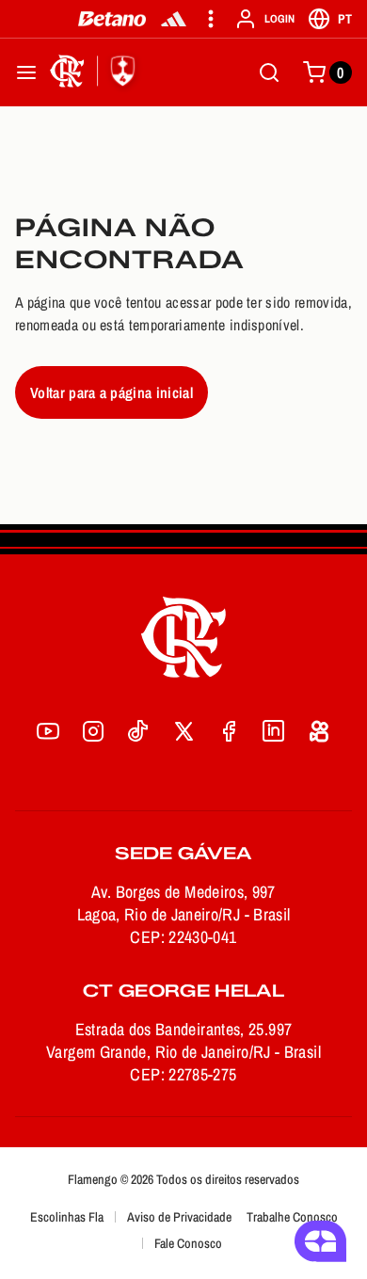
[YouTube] (48, 731)
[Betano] (112, 18)
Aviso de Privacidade (179, 1216)
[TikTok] (138, 731)
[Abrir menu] (26, 72)
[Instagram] (93, 731)
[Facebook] (228, 731)
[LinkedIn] (274, 731)
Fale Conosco (188, 1243)
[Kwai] (319, 731)
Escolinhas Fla (67, 1216)
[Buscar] (269, 72)
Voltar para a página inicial (111, 392)
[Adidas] (173, 18)
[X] (183, 731)
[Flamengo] (96, 72)
